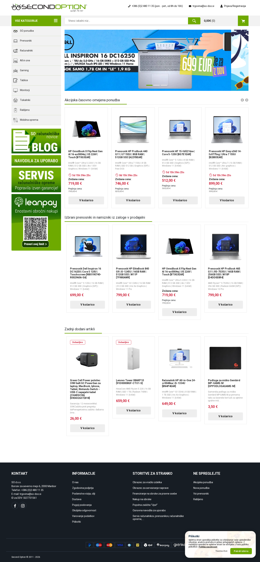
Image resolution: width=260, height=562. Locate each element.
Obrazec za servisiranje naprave (151, 488)
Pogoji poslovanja (82, 505)
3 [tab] (162, 86)
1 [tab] (148, 86)
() (209, 20)
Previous (70, 60)
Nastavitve (222, 550)
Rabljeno (24, 110)
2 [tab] (155, 86)
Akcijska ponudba (203, 482)
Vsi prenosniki (201, 493)
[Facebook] (15, 505)
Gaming (24, 70)
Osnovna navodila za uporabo (149, 510)
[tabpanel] (157, 60)
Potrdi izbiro (241, 551)
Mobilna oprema (28, 119)
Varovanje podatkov (83, 516)
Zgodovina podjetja (83, 488)
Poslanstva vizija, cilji (83, 493)
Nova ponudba (201, 488)
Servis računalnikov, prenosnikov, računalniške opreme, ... (158, 517)
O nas (75, 482)
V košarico (86, 200)
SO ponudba (26, 30)
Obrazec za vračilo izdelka (147, 482)
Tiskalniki (24, 100)
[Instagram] (22, 505)
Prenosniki (25, 40)
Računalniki (26, 50)
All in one (24, 60)
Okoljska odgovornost (84, 510)
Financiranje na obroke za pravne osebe (155, 493)
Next (239, 60)
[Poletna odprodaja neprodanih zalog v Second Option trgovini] (157, 60)
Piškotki (76, 521)
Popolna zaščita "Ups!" (145, 505)
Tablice (23, 80)
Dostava (76, 499)
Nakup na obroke (142, 499)
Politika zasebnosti (208, 547)
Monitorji (24, 90)
